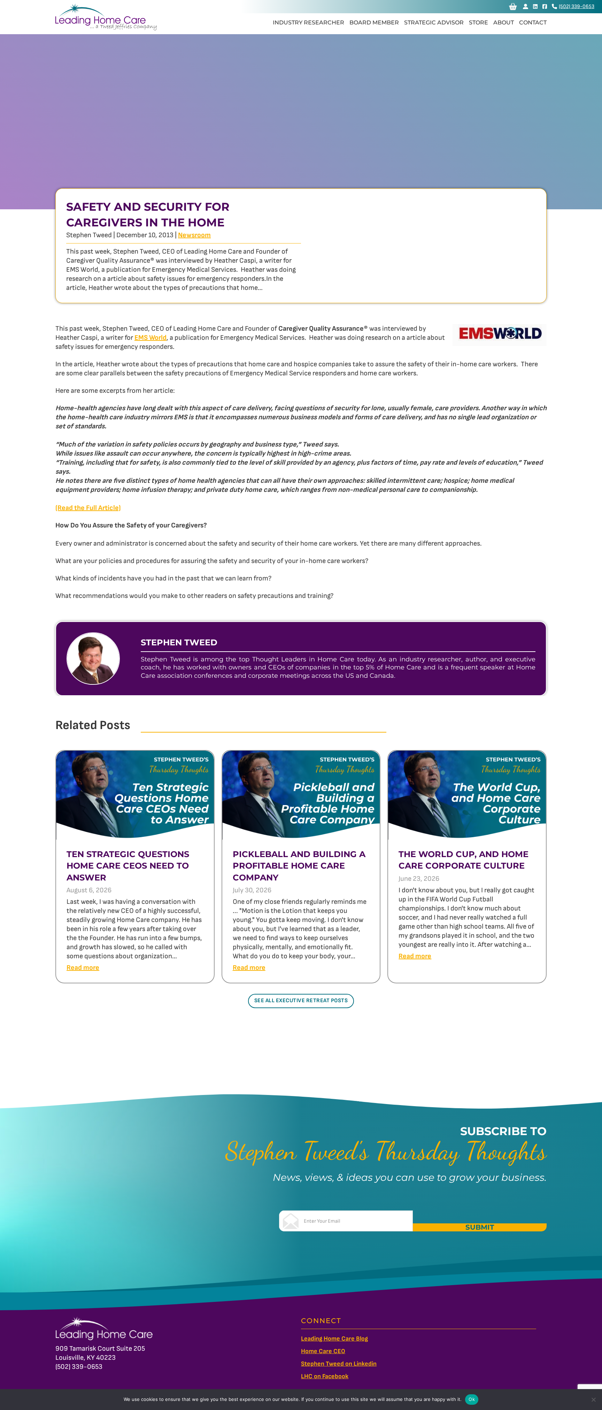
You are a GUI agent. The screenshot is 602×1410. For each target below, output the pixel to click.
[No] (593, 1399)
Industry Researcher (308, 22)
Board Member (374, 22)
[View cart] (513, 6)
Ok (472, 1399)
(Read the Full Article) (88, 508)
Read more (83, 967)
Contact (533, 22)
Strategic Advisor (434, 22)
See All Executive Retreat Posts (301, 1000)
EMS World (150, 337)
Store (478, 22)
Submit (479, 1227)
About (503, 22)
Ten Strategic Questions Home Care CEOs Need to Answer (128, 866)
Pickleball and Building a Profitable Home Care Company (299, 866)
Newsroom (194, 235)
